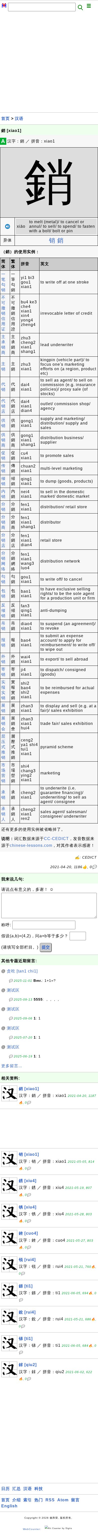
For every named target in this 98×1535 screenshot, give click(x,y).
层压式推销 (3, 747)
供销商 (3, 440)
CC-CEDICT (56, 838)
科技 (38, 1488)
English (9, 1506)
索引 (27, 1500)
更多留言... (11, 1066)
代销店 (3, 406)
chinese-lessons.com (31, 845)
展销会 (3, 723)
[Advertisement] (49, 63)
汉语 (19, 118)
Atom (63, 1500)
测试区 (13, 990)
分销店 (3, 540)
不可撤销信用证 (3, 313)
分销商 (3, 522)
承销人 (3, 814)
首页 (5, 118)
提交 (46, 947)
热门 (38, 1500)
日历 (5, 1488)
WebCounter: (32, 1529)
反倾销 (3, 610)
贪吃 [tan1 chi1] (22, 971)
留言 (75, 1500)
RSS (50, 1500)
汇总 (16, 1488)
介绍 (16, 1500)
